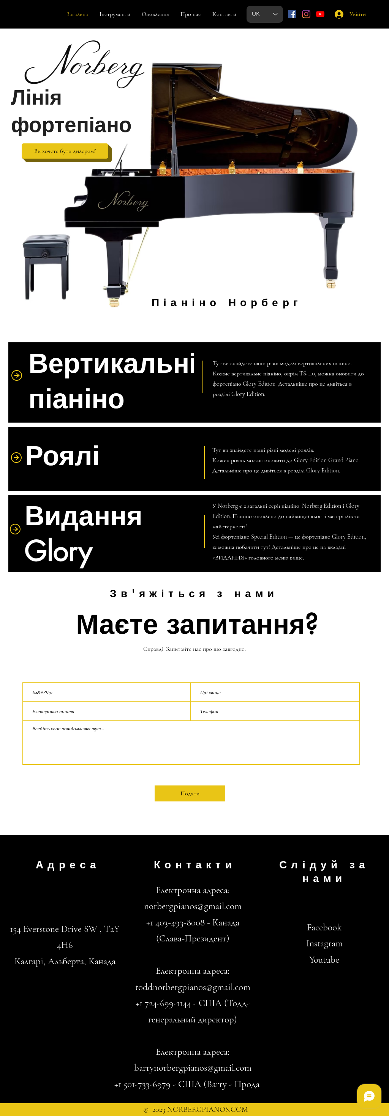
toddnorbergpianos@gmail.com (192, 987)
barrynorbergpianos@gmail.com (192, 1067)
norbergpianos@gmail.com (193, 906)
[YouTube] (320, 14)
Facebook (324, 927)
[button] (65, 151)
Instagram (324, 943)
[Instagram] (306, 14)
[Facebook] (292, 14)
